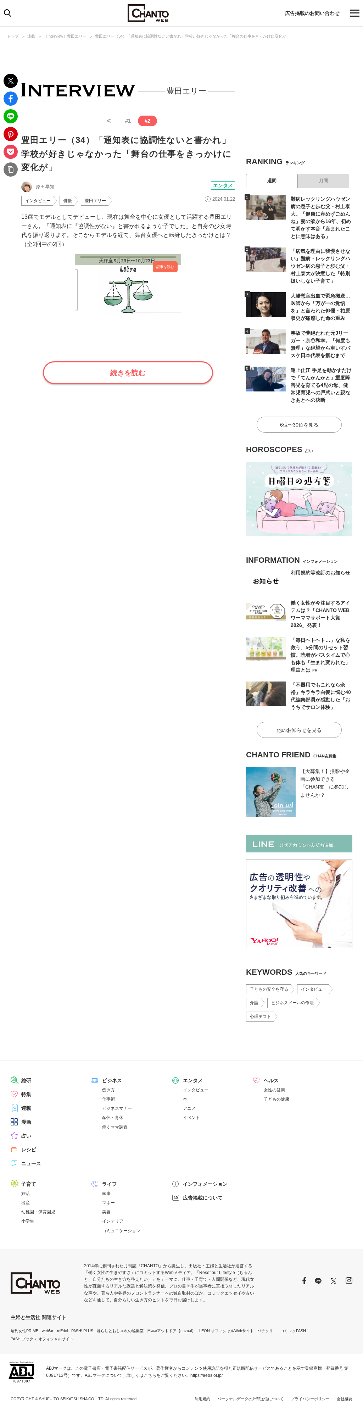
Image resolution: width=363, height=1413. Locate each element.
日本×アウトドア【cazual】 (171, 1331)
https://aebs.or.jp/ (206, 1375)
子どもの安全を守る (269, 989)
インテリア (112, 1221)
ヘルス (271, 1080)
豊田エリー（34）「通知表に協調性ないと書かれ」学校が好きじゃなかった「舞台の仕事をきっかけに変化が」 (192, 36)
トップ (13, 36)
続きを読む (128, 373)
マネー (108, 1202)
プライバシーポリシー (310, 1399)
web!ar (48, 1331)
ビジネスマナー (117, 1108)
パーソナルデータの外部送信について (250, 1399)
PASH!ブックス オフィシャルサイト (42, 1339)
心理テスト (260, 1016)
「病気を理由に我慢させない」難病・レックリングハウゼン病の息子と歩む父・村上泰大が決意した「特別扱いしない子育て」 (320, 266)
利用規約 (202, 1399)
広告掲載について (203, 1198)
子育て (28, 1184)
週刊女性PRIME (24, 1331)
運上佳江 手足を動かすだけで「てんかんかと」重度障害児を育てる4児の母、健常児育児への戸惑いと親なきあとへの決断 (321, 385)
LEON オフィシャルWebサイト (226, 1331)
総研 (26, 1080)
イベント (191, 1117)
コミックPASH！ (295, 1331)
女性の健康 (274, 1089)
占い (26, 1136)
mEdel (62, 1331)
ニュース (31, 1163)
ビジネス (112, 1080)
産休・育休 (112, 1117)
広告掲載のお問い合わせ (312, 13)
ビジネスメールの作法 (292, 1002)
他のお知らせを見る (299, 730)
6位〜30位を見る (299, 425)
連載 (31, 36)
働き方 (108, 1089)
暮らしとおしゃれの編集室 (120, 1331)
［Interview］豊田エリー (65, 36)
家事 (106, 1193)
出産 (25, 1202)
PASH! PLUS (82, 1331)
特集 (26, 1094)
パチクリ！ (267, 1331)
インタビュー (38, 200)
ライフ (109, 1184)
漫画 (26, 1122)
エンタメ (223, 185)
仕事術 (108, 1099)
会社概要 (344, 1399)
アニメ (189, 1108)
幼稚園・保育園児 (38, 1211)
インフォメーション (205, 1184)
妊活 (25, 1193)
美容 (106, 1211)
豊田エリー (95, 200)
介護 (254, 1002)
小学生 (27, 1221)
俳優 (67, 200)
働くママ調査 (115, 1127)
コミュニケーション (121, 1230)
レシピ (28, 1149)
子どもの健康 (276, 1099)
